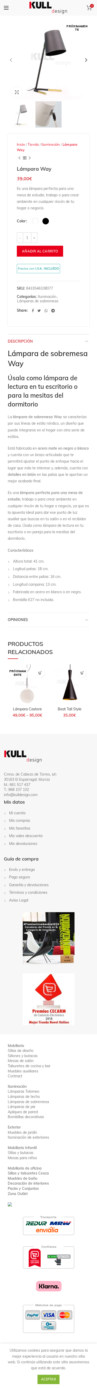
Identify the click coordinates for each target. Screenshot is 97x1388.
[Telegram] (53, 310)
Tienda (33, 144)
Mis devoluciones (23, 843)
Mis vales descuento (26, 835)
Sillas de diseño (20, 1050)
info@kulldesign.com (21, 794)
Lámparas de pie (21, 1106)
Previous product (19, 158)
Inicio (21, 144)
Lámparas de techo (24, 1096)
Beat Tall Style (69, 709)
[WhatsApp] (46, 310)
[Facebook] (33, 310)
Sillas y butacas (20, 1152)
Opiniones (18, 619)
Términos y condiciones (28, 892)
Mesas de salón (21, 1060)
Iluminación (50, 144)
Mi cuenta (17, 813)
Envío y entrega (22, 869)
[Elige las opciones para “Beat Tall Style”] (82, 672)
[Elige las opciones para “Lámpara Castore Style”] (40, 672)
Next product (29, 158)
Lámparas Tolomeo (23, 1091)
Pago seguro (19, 877)
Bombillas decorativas (26, 1117)
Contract (15, 1076)
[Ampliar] (17, 92)
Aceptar (48, 1379)
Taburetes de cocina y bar (29, 1066)
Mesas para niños (22, 1158)
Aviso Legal (18, 900)
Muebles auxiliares (23, 1071)
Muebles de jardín (22, 1132)
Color (21, 221)
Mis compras (19, 820)
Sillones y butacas (23, 1055)
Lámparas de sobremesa (37, 301)
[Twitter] (39, 310)
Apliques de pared (23, 1112)
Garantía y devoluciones (29, 885)
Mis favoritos (19, 828)
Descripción (20, 341)
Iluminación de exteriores (28, 1137)
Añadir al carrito (40, 251)
